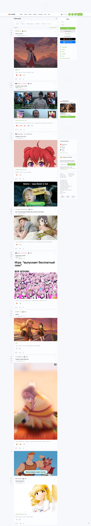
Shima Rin (27, 441)
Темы (49, 14)
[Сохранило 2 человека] (20, 352)
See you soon (19, 33)
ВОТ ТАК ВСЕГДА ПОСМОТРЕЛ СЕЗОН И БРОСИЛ (29, 212)
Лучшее (25, 14)
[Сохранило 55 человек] (20, 129)
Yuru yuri (24, 72)
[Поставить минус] (11, 35)
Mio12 (18, 31)
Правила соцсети (71, 173)
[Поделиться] (23, 79)
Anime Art (20, 72)
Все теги (48, 23)
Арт (18, 172)
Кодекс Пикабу (62, 174)
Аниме (16, 72)
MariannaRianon (20, 134)
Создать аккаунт (68, 31)
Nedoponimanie (20, 356)
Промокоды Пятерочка (64, 183)
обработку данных (68, 168)
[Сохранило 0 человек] (20, 178)
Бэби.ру (61, 193)
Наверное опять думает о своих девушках (44, 241)
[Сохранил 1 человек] (20, 79)
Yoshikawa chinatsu (35, 300)
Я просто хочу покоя (21, 86)
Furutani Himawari (37, 345)
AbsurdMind (19, 478)
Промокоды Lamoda (63, 181)
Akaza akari (29, 72)
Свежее (30, 14)
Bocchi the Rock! (22, 441)
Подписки (35, 14)
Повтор (16, 300)
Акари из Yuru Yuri (20, 136)
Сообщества (40, 14)
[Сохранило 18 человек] (20, 448)
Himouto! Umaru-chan (38, 441)
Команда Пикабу (63, 176)
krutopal (18, 209)
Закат (33, 72)
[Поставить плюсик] (11, 31)
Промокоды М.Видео (63, 182)
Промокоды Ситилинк (64, 188)
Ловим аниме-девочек (22, 359)
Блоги (45, 14)
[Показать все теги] (53, 123)
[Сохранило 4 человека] (20, 307)
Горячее (21, 14)
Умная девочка (19, 481)
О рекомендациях (71, 174)
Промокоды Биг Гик (63, 180)
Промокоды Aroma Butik (64, 185)
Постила (61, 191)
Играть (67, 116)
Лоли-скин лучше (20, 255)
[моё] (16, 172)
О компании (70, 176)
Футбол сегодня (63, 192)
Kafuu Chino (32, 441)
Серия (18, 87)
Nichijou (44, 441)
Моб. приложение (63, 177)
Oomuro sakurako (30, 345)
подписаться (71, 164)
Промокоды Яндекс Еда (64, 187)
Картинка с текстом (32, 241)
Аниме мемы (21, 241)
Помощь (61, 173)
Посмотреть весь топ (64, 152)
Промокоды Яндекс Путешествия (66, 186)
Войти (80, 14)
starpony (18, 83)
